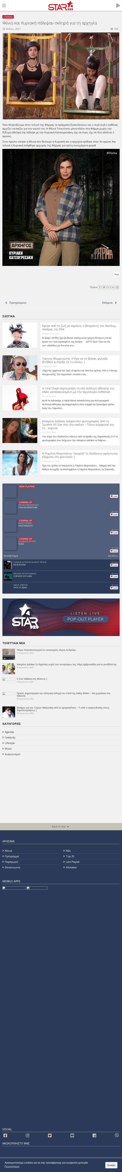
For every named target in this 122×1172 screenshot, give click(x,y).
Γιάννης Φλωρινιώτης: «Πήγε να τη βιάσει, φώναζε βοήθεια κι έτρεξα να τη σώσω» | (75, 360)
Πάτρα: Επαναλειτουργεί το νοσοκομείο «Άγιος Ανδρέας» (46, 649)
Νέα (68, 850)
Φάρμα (49, 125)
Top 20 (70, 856)
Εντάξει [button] (111, 1165)
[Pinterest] (117, 287)
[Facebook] (99, 287)
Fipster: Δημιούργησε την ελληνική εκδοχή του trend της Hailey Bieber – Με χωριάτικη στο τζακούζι (63, 694)
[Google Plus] (108, 287)
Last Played (72, 862)
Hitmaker (71, 867)
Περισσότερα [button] (12, 1166)
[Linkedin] (113, 287)
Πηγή (116, 274)
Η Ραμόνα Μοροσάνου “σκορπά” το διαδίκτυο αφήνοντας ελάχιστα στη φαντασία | (80, 455)
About (8, 850)
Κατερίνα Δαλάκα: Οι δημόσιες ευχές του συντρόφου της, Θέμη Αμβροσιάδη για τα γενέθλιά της (66, 664)
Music (8, 748)
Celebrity (8, 16)
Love (115, 496)
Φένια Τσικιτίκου (59, 128)
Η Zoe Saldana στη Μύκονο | (32, 678)
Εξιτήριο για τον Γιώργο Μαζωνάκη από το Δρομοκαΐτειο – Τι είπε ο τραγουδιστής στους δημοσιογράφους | (63, 709)
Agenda (9, 732)
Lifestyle (10, 743)
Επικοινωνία (12, 867)
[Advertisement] (27, 782)
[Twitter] (104, 287)
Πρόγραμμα (12, 856)
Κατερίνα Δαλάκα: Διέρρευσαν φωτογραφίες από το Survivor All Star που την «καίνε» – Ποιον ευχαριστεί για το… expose (78, 424)
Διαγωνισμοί (12, 754)
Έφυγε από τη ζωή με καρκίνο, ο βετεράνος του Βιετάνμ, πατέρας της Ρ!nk (79, 327)
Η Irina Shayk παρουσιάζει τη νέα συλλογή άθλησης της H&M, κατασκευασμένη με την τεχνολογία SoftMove (78, 390)
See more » (113, 556)
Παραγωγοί (11, 862)
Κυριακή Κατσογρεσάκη (58, 132)
